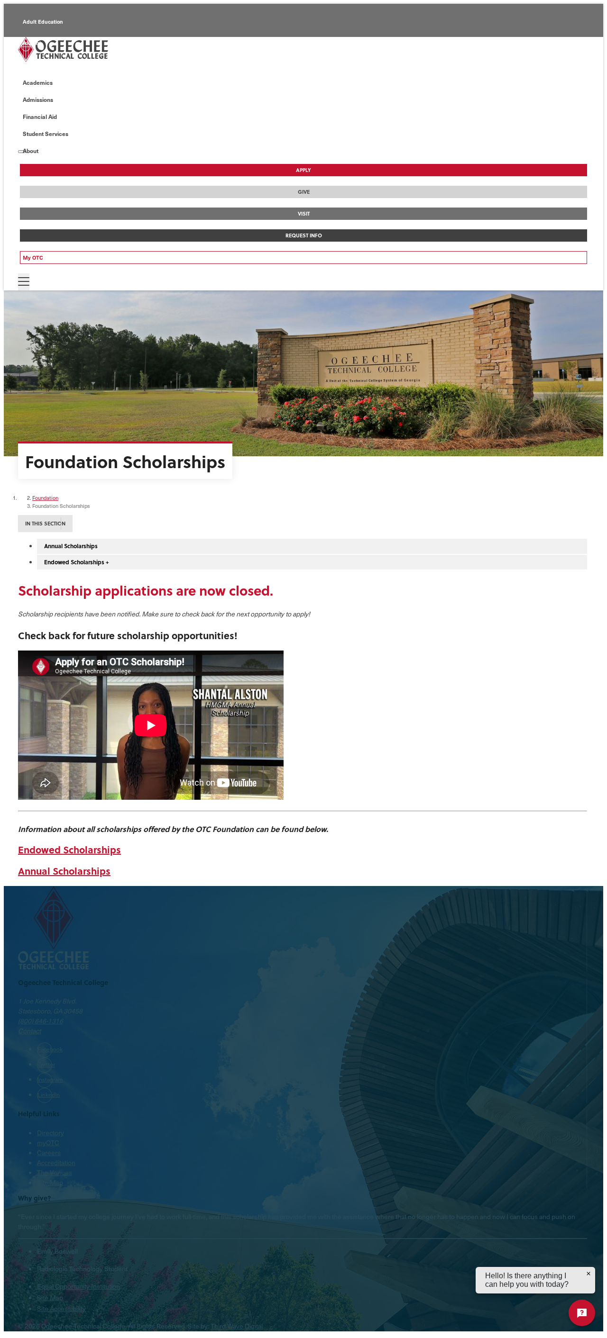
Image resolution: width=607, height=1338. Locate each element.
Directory (50, 1133)
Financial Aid (40, 116)
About (30, 150)
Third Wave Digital (237, 1326)
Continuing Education (50, 64)
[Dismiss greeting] (588, 1273)
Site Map (50, 1182)
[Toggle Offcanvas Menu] (23, 281)
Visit (304, 213)
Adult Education (43, 21)
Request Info (303, 235)
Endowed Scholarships (69, 849)
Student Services (45, 133)
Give (304, 192)
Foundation (45, 498)
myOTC (48, 1143)
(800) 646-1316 (40, 1021)
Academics (38, 82)
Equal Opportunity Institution (78, 1286)
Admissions (38, 99)
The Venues (54, 1172)
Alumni (32, 42)
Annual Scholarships (71, 546)
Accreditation (56, 1162)
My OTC (33, 257)
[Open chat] (582, 1313)
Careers (49, 1152)
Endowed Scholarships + (76, 562)
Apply (303, 170)
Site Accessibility (61, 1308)
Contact (29, 1031)
